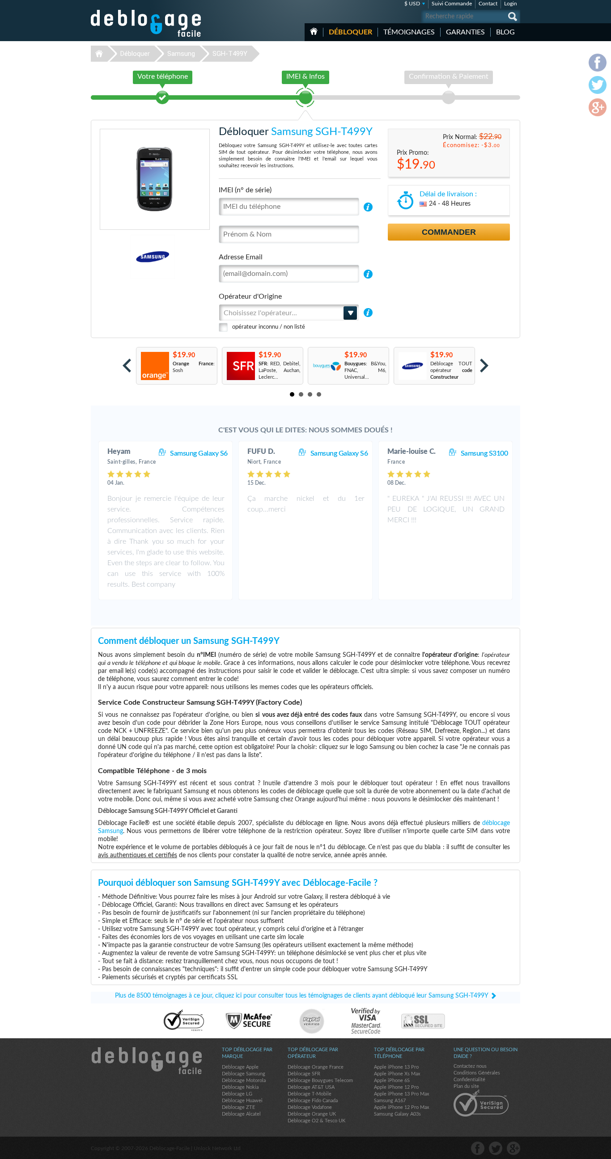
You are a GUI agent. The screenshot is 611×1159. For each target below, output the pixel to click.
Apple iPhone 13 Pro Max (401, 1093)
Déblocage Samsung (243, 1073)
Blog (505, 32)
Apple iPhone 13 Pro (396, 1067)
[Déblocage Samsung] (122, 256)
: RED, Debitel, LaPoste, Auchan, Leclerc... (280, 370)
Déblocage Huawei (242, 1100)
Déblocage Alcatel (241, 1114)
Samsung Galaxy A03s (397, 1114)
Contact (488, 3)
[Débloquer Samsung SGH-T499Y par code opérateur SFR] (240, 366)
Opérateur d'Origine (250, 296)
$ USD (412, 3)
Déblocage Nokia (240, 1087)
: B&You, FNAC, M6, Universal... (365, 370)
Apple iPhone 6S (392, 1080)
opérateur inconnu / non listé (268, 327)
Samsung (181, 54)
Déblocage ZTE (238, 1107)
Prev (127, 365)
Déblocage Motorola (244, 1080)
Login (510, 3)
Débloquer (350, 32)
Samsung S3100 (484, 453)
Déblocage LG (237, 1093)
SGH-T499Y (229, 54)
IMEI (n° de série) (245, 190)
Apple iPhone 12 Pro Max (401, 1107)
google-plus (513, 1148)
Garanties (465, 32)
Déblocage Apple (240, 1067)
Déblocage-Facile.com (146, 1060)
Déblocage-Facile (146, 23)
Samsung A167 (390, 1100)
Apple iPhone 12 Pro (396, 1087)
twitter (495, 1148)
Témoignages (409, 32)
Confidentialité (469, 1079)
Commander (449, 232)
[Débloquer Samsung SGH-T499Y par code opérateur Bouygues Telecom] (326, 366)
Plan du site (466, 1086)
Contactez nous (470, 1066)
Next (484, 365)
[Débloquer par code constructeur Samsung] (412, 366)
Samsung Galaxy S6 (199, 453)
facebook (477, 1148)
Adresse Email (241, 257)
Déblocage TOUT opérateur (451, 370)
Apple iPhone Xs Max (397, 1073)
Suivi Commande (452, 3)
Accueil (314, 31)
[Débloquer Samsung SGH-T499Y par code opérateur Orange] (154, 366)
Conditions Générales (477, 1072)
